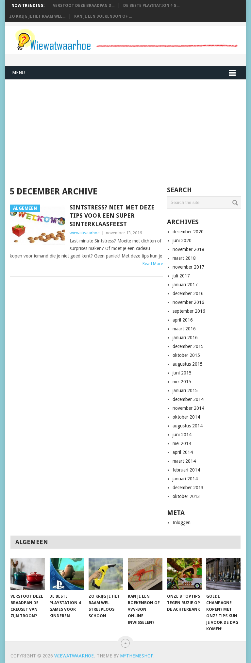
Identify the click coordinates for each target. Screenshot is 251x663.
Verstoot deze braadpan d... (83, 5)
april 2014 (183, 452)
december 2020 (188, 231)
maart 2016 (184, 328)
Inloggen (182, 522)
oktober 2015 (186, 355)
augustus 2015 (188, 364)
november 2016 (188, 302)
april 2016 (183, 320)
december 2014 (188, 399)
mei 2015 (182, 381)
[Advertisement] (95, 133)
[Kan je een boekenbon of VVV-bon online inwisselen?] (145, 574)
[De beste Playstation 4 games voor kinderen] (66, 574)
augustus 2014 (188, 425)
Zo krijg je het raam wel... (37, 16)
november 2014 (188, 408)
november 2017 (188, 267)
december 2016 (188, 293)
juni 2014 (182, 434)
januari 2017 (185, 284)
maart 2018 (184, 258)
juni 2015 (182, 372)
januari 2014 (185, 478)
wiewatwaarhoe (85, 232)
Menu (18, 72)
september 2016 (189, 311)
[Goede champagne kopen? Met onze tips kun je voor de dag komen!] (223, 574)
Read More (152, 263)
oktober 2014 (186, 417)
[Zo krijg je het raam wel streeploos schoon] (106, 574)
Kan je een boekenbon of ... (103, 16)
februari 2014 (186, 469)
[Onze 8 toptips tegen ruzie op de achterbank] (184, 574)
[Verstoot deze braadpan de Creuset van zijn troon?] (27, 574)
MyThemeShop (136, 655)
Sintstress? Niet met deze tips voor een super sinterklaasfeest (112, 215)
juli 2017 (181, 275)
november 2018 (188, 249)
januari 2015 (185, 390)
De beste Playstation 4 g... (151, 5)
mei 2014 (182, 443)
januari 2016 (185, 337)
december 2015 (188, 346)
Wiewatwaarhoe (74, 655)
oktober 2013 (186, 496)
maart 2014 (184, 461)
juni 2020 (182, 240)
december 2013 (188, 487)
